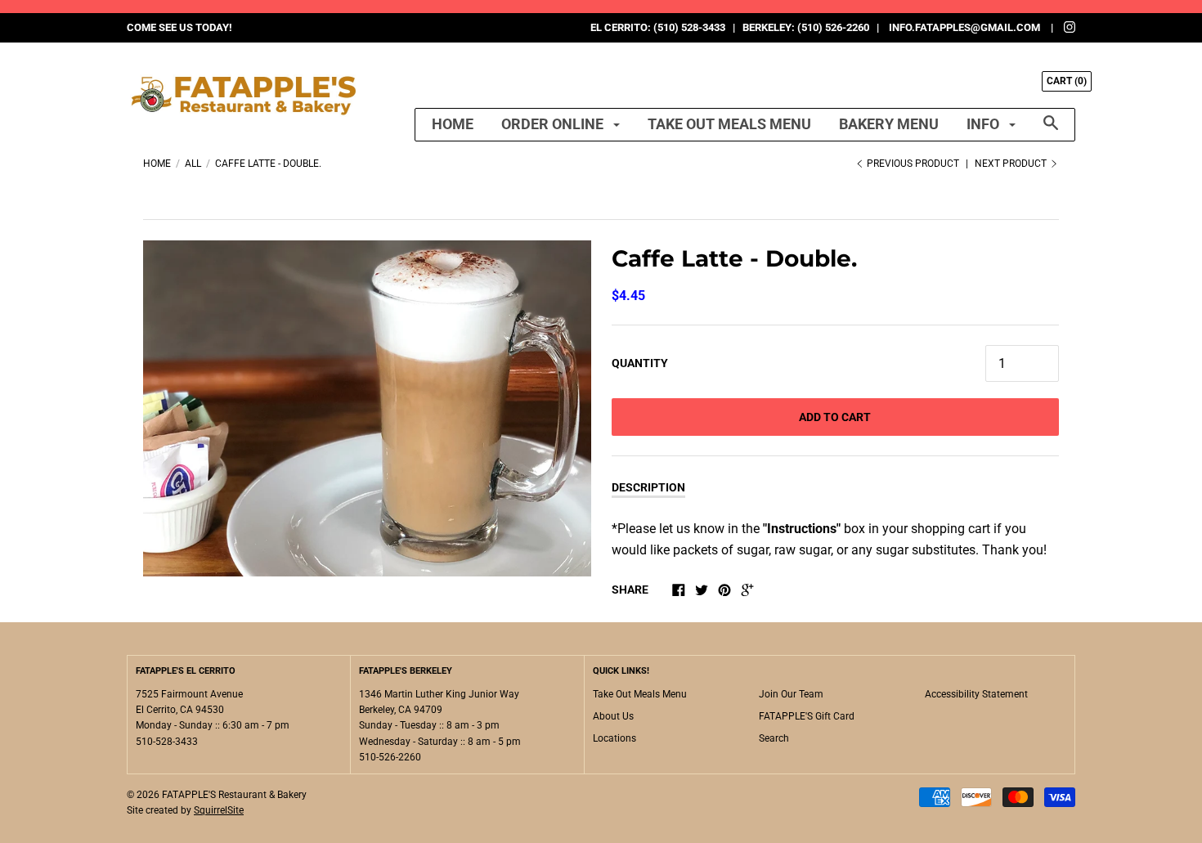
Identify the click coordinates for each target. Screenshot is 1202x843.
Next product (1012, 163)
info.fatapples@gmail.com (964, 27)
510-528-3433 (167, 741)
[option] (367, 408)
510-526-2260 (390, 757)
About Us (613, 716)
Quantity (640, 363)
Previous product (913, 163)
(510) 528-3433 (689, 27)
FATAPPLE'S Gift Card (806, 716)
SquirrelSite (219, 810)
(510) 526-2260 (833, 27)
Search (774, 738)
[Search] (1050, 131)
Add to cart (835, 417)
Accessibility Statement (976, 694)
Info (984, 123)
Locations (614, 738)
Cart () (1067, 81)
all (193, 163)
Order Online (554, 123)
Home (452, 123)
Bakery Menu (889, 123)
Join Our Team (791, 694)
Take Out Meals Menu (729, 123)
